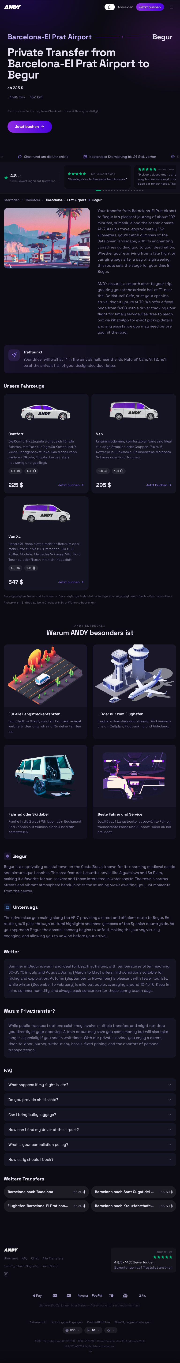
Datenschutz (38, 1322)
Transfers (32, 200)
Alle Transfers (52, 1258)
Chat (35, 1258)
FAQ (24, 1258)
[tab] (98, 190)
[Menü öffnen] (171, 7)
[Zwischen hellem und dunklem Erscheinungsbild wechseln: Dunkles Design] (110, 1330)
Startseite (11, 200)
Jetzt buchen (150, 7)
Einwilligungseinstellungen (132, 1322)
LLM (90, 1351)
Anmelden (125, 7)
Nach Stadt (50, 1266)
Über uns (11, 1258)
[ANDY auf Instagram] (33, 1274)
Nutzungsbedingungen (67, 1322)
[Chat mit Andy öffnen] (110, 7)
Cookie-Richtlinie (98, 1322)
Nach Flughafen (28, 1266)
